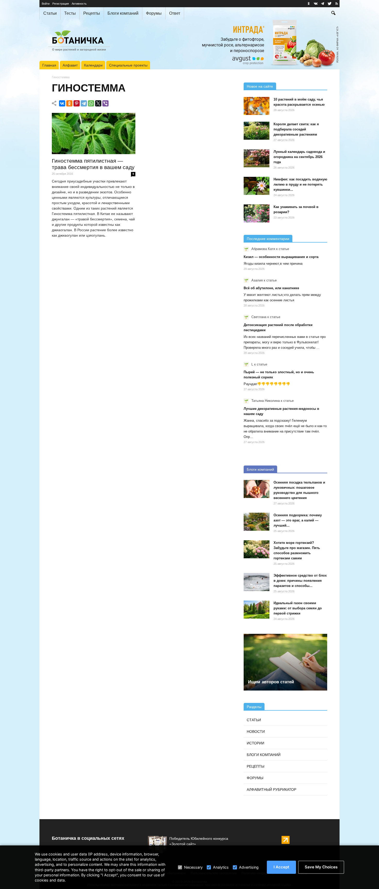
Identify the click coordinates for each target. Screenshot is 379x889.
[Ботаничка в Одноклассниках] (309, 4)
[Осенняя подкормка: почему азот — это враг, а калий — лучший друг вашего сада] (256, 522)
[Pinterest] (76, 103)
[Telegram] (84, 103)
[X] (98, 103)
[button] (333, 14)
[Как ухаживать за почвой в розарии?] (256, 213)
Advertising (249, 867)
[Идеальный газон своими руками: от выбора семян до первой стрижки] (256, 610)
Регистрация (60, 3)
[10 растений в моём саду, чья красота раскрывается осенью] (256, 106)
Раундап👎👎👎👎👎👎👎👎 (267, 384)
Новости (256, 731)
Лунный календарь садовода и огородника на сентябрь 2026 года (299, 157)
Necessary (193, 867)
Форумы (154, 13)
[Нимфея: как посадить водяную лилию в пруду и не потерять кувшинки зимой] (256, 186)
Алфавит (70, 65)
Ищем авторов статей (271, 681)
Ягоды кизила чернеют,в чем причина (273, 263)
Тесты (70, 13)
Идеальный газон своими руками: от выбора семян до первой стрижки (298, 608)
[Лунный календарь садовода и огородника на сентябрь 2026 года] (256, 158)
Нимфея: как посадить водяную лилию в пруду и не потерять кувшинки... (300, 184)
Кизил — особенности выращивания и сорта (281, 257)
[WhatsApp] (91, 103)
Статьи (50, 13)
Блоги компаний (123, 13)
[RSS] (336, 4)
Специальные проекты (128, 65)
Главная (49, 65)
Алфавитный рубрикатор (271, 789)
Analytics (221, 867)
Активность (79, 3)
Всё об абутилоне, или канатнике (271, 288)
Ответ (174, 13)
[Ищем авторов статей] (285, 662)
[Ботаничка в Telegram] (322, 4)
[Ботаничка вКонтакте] (315, 4)
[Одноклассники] (69, 103)
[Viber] (105, 103)
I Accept (281, 867)
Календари (93, 65)
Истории (255, 743)
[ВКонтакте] (62, 103)
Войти (46, 3)
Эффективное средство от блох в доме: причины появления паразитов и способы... (300, 581)
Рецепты (91, 13)
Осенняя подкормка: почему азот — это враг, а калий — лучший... (298, 520)
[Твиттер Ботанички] (329, 4)
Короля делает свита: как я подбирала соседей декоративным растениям (296, 129)
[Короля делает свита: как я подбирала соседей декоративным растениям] (256, 131)
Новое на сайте (260, 86)
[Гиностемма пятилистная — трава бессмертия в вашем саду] (93, 133)
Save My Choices (321, 867)
